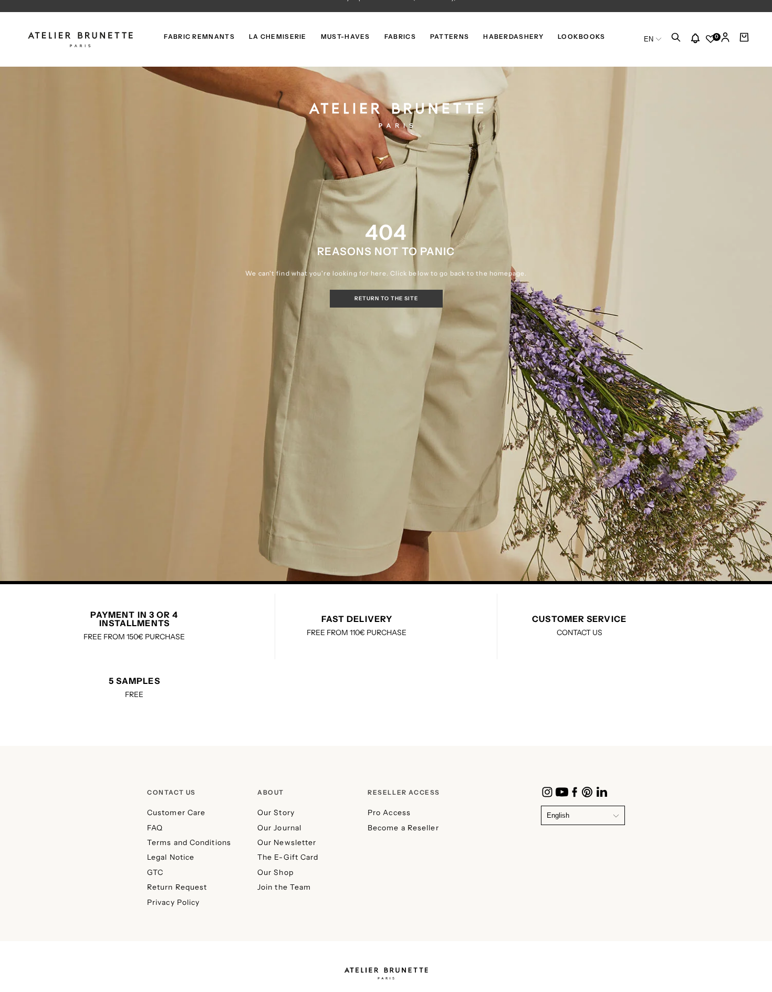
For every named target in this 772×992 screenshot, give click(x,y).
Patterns (449, 37)
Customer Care (176, 812)
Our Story (276, 812)
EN (648, 39)
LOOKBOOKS (582, 37)
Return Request (177, 887)
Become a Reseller (403, 827)
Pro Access (389, 812)
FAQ (155, 827)
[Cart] (744, 40)
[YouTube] (562, 792)
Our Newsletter (286, 842)
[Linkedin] (602, 792)
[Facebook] (574, 792)
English (558, 815)
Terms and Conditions (189, 842)
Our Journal (279, 827)
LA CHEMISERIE (278, 37)
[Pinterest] (587, 792)
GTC (155, 872)
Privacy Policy (173, 902)
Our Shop (275, 872)
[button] (676, 40)
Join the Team (284, 887)
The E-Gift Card (288, 857)
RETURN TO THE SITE (386, 298)
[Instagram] (547, 792)
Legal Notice (170, 857)
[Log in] (725, 40)
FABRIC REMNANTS (199, 37)
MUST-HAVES (345, 37)
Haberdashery (513, 37)
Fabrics (400, 37)
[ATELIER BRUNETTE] (386, 970)
